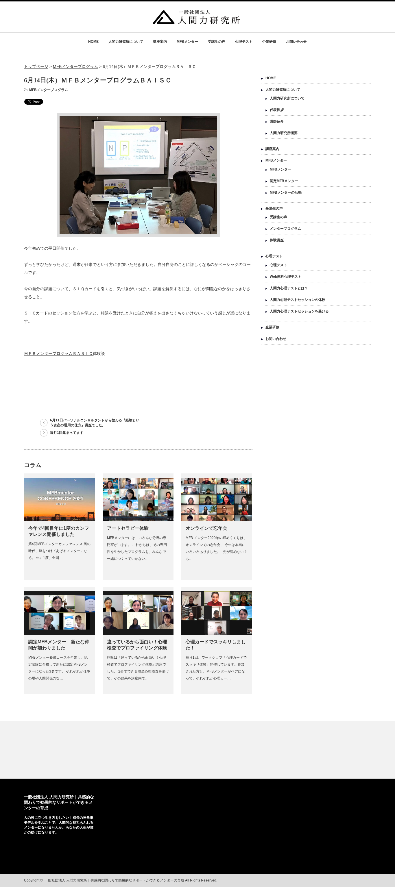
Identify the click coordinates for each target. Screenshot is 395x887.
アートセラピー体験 (128, 528)
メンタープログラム (285, 229)
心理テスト (243, 42)
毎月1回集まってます (66, 433)
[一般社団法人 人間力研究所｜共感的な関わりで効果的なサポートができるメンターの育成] (196, 21)
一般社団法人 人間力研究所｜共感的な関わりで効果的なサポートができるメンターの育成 (59, 802)
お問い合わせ (296, 42)
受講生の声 (216, 42)
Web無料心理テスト (285, 277)
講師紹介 (277, 121)
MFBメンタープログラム (48, 90)
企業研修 (269, 42)
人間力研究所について (125, 42)
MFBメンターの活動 (286, 192)
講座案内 (160, 42)
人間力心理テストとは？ (289, 288)
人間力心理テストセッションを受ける (299, 311)
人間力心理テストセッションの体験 (297, 300)
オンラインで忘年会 (206, 528)
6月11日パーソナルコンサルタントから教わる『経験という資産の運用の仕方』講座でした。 (94, 422)
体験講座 (277, 240)
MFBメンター (187, 42)
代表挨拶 (277, 110)
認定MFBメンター (284, 181)
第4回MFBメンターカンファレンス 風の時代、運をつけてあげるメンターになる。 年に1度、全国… (59, 551)
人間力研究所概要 (284, 133)
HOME (93, 42)
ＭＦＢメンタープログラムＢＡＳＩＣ (58, 353)
